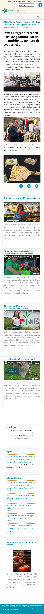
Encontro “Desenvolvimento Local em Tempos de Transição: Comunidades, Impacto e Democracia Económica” (21, 459)
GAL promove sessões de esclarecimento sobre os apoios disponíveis (22, 496)
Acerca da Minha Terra (16, 2)
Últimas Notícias (14, 477)
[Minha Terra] (9, 22)
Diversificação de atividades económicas (22, 198)
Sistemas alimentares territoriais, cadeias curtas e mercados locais (19, 252)
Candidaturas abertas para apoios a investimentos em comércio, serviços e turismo (21, 528)
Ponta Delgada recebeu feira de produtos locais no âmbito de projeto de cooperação (22, 24)
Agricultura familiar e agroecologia (20, 359)
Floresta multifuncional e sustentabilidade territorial (16, 307)
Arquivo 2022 (29, 22)
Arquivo (19, 22)
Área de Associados (34, 2)
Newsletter (11, 427)
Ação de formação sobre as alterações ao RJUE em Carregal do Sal (21, 516)
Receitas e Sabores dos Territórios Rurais (22, 543)
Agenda (10, 451)
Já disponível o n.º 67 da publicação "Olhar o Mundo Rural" (20, 506)
